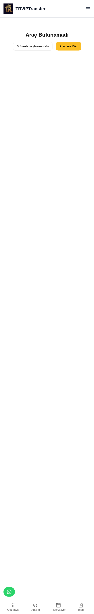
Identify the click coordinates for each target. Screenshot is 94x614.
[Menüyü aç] (88, 8)
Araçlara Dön (68, 46)
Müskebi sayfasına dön (33, 46)
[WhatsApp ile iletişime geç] (9, 592)
